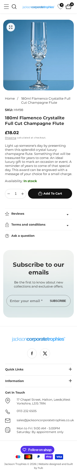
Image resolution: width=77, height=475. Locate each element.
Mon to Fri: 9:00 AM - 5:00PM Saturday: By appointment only (40, 430)
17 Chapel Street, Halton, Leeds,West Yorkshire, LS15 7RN (43, 401)
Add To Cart (52, 193)
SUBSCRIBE (58, 301)
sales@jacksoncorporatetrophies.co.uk (45, 420)
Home (10, 98)
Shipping (10, 137)
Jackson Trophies (15, 464)
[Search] (14, 6)
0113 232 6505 (27, 411)
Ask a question (23, 236)
